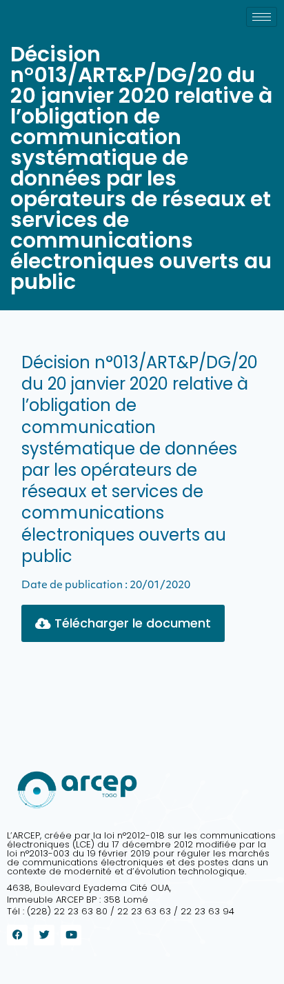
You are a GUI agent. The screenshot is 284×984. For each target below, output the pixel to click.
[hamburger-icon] (261, 17)
